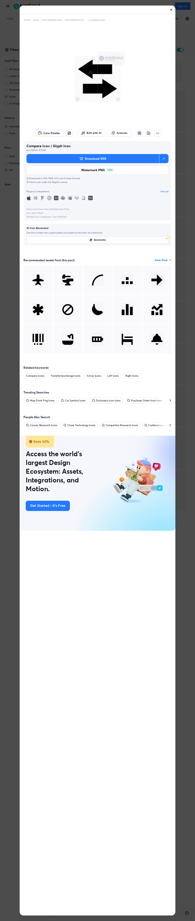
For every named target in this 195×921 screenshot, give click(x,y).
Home (27, 19)
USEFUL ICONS (38, 150)
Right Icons (131, 375)
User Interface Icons (52, 19)
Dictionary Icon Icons (108, 400)
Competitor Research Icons (121, 425)
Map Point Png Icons (42, 400)
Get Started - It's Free (47, 506)
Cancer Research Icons (43, 425)
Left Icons (113, 375)
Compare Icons (97, 19)
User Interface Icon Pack (75, 19)
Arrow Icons (94, 375)
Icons (36, 19)
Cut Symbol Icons (75, 400)
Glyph (40, 212)
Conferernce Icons (159, 425)
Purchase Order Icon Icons (146, 400)
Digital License (59, 182)
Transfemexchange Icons (65, 375)
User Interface (59, 216)
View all (164, 191)
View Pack (161, 260)
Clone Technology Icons (81, 425)
